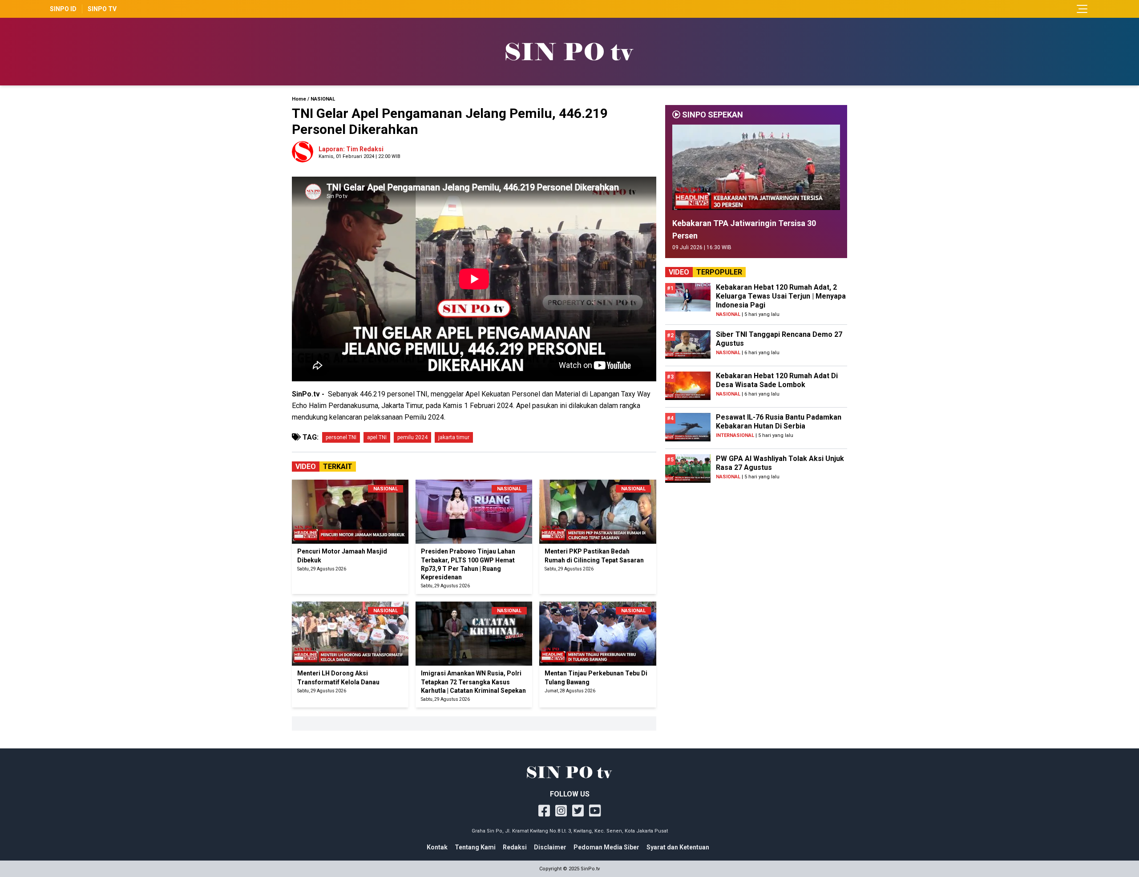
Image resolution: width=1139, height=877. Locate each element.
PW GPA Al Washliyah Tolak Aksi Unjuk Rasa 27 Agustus (780, 463)
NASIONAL (323, 99)
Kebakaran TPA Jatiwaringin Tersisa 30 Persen (744, 229)
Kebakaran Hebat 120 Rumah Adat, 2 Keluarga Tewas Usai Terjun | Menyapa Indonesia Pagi (781, 296)
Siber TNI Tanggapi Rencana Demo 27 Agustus (779, 339)
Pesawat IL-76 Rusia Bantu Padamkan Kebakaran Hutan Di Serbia (778, 421)
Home (299, 99)
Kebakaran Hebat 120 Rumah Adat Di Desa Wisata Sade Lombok (777, 380)
